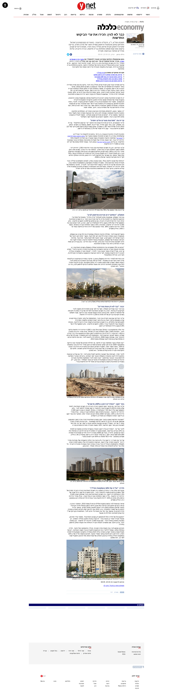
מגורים (116, 592)
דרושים (63, 651)
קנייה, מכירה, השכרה (131, 22)
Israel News (121, 652)
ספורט (137, 686)
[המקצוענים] (138, 668)
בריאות (124, 681)
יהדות (107, 681)
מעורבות (81, 683)
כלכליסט (67, 681)
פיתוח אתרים (87, 653)
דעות (107, 683)
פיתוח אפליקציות (75, 653)
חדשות (137, 681)
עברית (45, 651)
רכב (95, 686)
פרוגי (54, 681)
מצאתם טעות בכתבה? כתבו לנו (114, 585)
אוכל (95, 683)
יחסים (82, 681)
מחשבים (123, 683)
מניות (89, 651)
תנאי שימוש (137, 654)
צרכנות (107, 686)
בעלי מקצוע (53, 651)
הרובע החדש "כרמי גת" (104, 142)
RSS (123, 654)
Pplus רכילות (122, 686)
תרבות (137, 688)
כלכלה (142, 22)
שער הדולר (81, 651)
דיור (111, 592)
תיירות (94, 681)
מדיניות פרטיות (136, 652)
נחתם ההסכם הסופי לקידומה (76, 136)
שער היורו (71, 651)
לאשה (82, 686)
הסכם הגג (120, 138)
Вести (43, 681)
